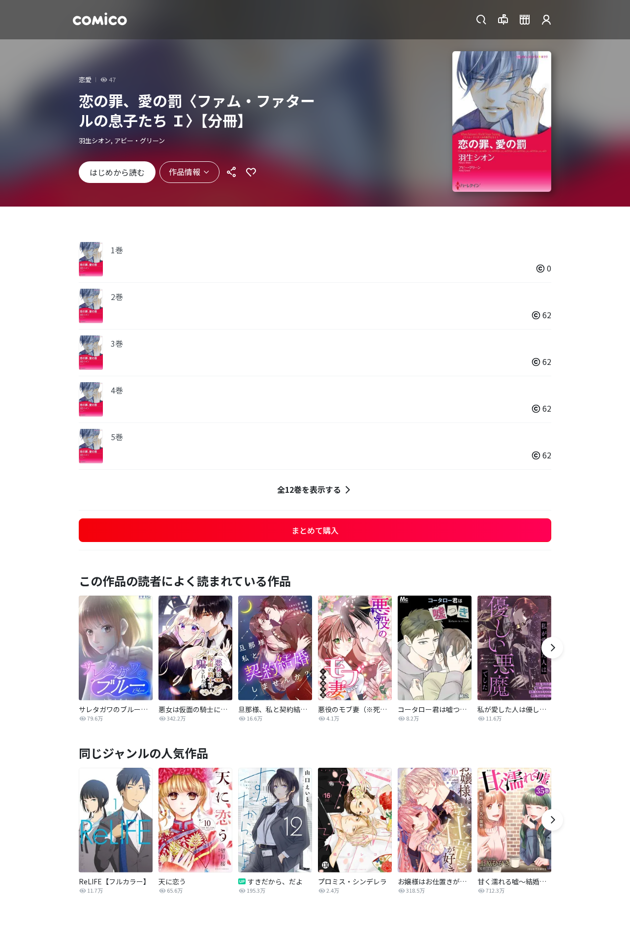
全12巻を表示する (309, 489)
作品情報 (184, 172)
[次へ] (552, 648)
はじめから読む (117, 172)
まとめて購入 (315, 530)
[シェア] (231, 172)
